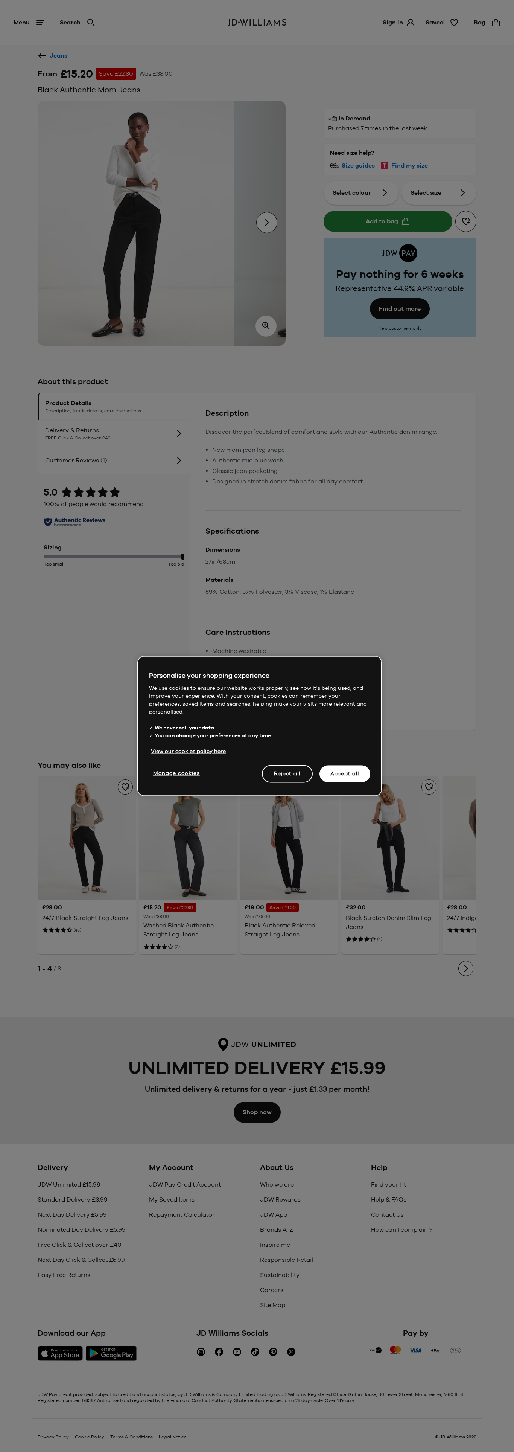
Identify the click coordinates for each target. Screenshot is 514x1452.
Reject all (287, 773)
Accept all (344, 773)
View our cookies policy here (188, 751)
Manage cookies (176, 773)
